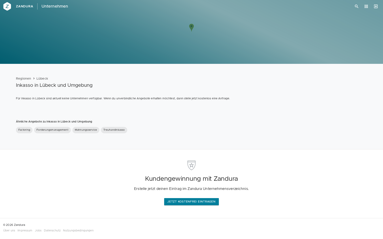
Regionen (23, 78)
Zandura (24, 6)
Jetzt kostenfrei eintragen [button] (191, 201)
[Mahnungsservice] (85, 130)
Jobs (38, 230)
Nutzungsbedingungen (78, 230)
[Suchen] (356, 6)
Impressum (25, 230)
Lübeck (42, 78)
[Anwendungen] (366, 6)
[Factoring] (24, 130)
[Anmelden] (376, 6)
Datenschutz (52, 230)
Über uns (9, 230)
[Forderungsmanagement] (52, 130)
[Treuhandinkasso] (114, 130)
